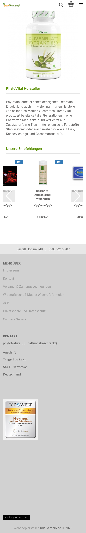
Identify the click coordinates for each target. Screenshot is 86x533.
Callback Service (14, 319)
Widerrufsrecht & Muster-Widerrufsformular (33, 295)
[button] (35, 76)
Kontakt (8, 278)
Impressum (11, 270)
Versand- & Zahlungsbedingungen (27, 286)
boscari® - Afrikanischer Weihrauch (42, 194)
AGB (6, 303)
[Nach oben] (75, 527)
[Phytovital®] (10, 5)
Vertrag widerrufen (16, 517)
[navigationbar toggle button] (81, 5)
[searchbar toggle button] (61, 5)
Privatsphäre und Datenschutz (24, 311)
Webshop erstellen (26, 528)
